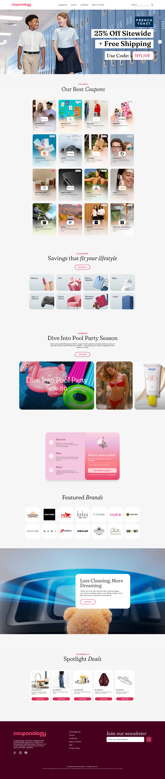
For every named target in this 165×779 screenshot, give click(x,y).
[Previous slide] (5, 42)
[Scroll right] (84, 413)
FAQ (70, 745)
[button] (44, 116)
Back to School (98, 5)
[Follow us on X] (14, 752)
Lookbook (84, 5)
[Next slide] (160, 42)
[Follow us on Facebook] (26, 752)
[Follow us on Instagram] (20, 752)
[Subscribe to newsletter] (149, 739)
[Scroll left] (80, 413)
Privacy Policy (112, 474)
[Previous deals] (27, 686)
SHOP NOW (40, 699)
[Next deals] (138, 686)
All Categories (75, 732)
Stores (73, 5)
